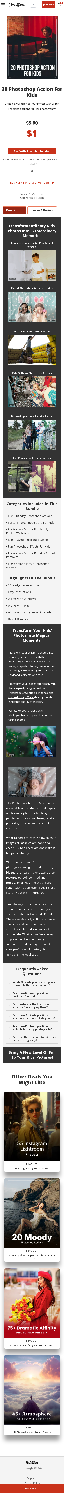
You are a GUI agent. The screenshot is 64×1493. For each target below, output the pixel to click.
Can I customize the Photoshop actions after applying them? (31, 1006)
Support (32, 1478)
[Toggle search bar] (33, 5)
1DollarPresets (36, 194)
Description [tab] (14, 210)
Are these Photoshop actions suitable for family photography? (33, 1028)
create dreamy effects (21, 697)
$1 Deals (39, 197)
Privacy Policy (32, 1483)
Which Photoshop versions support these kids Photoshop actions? (34, 984)
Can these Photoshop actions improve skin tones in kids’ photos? (34, 1017)
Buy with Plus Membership (32, 151)
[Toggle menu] (3, 5)
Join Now (48, 4)
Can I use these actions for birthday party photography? (34, 1039)
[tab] (32, 636)
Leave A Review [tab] (42, 210)
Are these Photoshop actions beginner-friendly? (30, 995)
